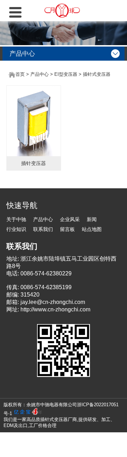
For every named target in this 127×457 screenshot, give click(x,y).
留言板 (67, 229)
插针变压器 (33, 163)
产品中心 (39, 74)
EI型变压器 (65, 74)
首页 (20, 74)
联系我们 (43, 229)
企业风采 (70, 219)
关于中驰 (16, 219)
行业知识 (16, 229)
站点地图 (92, 229)
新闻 (92, 219)
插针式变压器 (96, 74)
